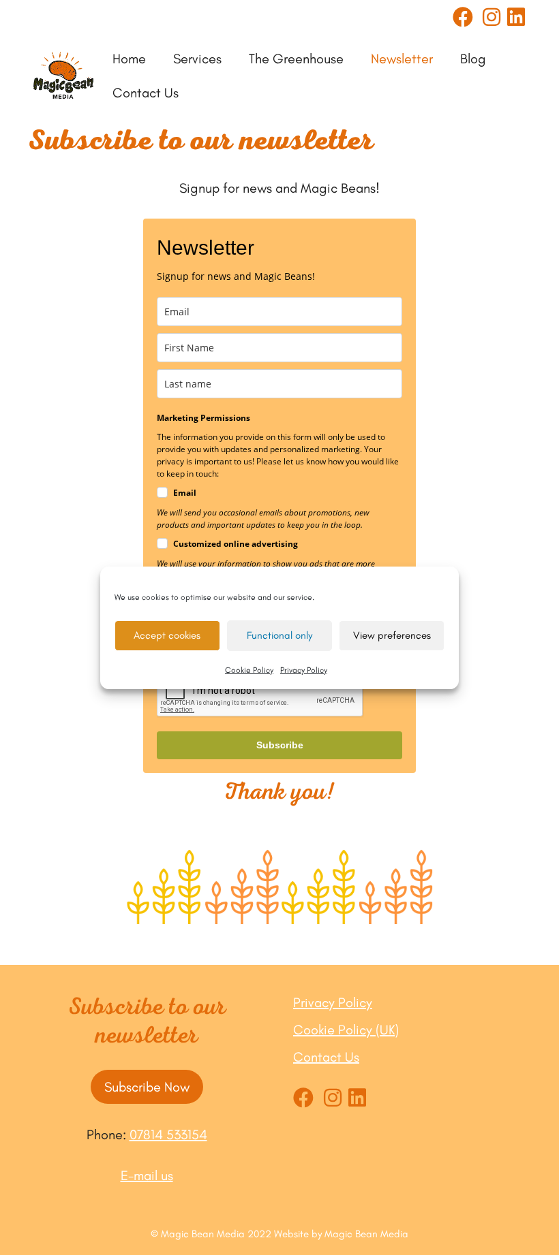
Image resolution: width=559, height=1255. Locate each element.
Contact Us (145, 92)
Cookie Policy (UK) (346, 1029)
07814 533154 (168, 1134)
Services (197, 58)
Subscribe (279, 745)
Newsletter (402, 58)
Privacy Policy (303, 670)
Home (129, 58)
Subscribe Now (147, 1087)
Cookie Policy (249, 670)
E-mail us (147, 1175)
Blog (473, 58)
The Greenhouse (296, 58)
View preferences (392, 635)
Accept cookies (167, 635)
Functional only (279, 635)
